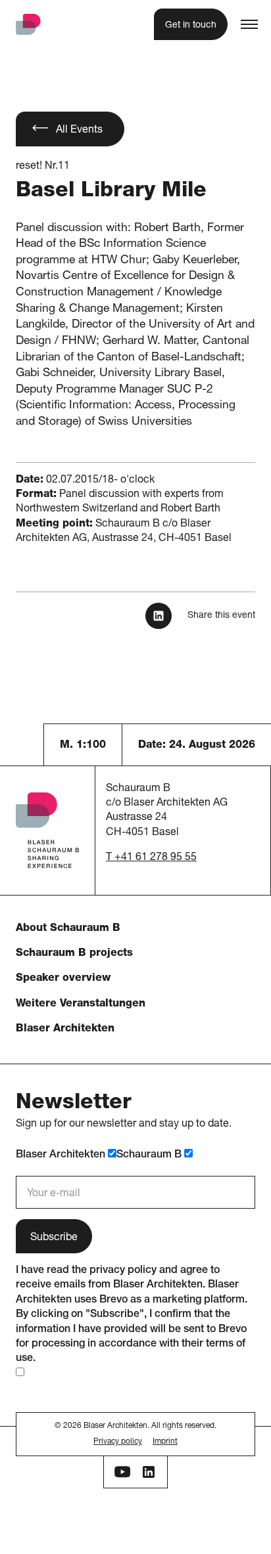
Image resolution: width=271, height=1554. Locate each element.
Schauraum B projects (74, 954)
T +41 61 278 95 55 (151, 858)
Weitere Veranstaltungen (80, 1004)
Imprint (165, 1442)
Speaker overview (63, 979)
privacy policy (123, 1271)
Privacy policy (117, 1442)
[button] (249, 24)
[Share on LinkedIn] (158, 616)
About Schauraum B (68, 929)
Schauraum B (150, 1155)
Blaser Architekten (65, 1029)
